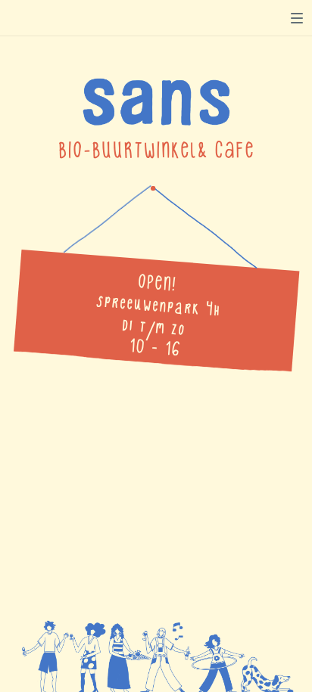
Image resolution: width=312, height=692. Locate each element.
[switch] (297, 18)
